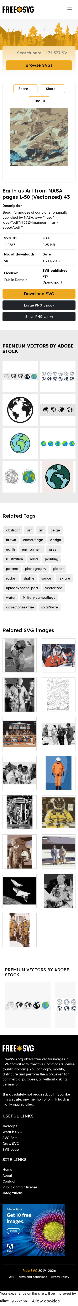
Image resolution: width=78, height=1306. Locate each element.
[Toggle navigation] (70, 9)
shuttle (29, 578)
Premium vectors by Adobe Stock (38, 348)
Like (39, 101)
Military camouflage (39, 597)
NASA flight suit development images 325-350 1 (19, 892)
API (12, 1277)
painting (51, 559)
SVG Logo (10, 1149)
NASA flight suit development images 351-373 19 (58, 813)
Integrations (12, 1193)
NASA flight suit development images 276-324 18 (58, 853)
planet (58, 569)
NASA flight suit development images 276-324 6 (19, 656)
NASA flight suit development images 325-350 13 (19, 931)
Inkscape (9, 1126)
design (55, 540)
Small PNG (39, 316)
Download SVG (39, 293)
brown (11, 540)
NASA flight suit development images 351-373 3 (58, 774)
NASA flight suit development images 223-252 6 (58, 656)
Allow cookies (46, 1300)
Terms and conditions (32, 1277)
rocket (11, 578)
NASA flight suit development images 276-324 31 (19, 696)
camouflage (33, 540)
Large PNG (39, 305)
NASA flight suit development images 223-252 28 (58, 735)
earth (10, 549)
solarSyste (49, 607)
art (29, 530)
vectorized (53, 588)
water (11, 597)
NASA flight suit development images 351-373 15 (19, 735)
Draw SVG (10, 1144)
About (7, 1175)
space (46, 578)
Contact (8, 1181)
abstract (13, 530)
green (53, 549)
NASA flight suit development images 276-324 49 (58, 696)
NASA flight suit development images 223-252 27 (19, 774)
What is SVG (12, 1132)
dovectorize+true (20, 607)
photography (35, 569)
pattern (12, 569)
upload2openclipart (22, 588)
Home (7, 1169)
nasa (34, 559)
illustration (14, 559)
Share (23, 89)
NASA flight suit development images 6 (19, 816)
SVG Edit (9, 1138)
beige (55, 530)
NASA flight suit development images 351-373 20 (19, 853)
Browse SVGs (39, 65)
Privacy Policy (59, 1277)
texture (64, 578)
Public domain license (19, 1187)
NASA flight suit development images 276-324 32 (58, 892)
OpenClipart (52, 282)
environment (32, 549)
